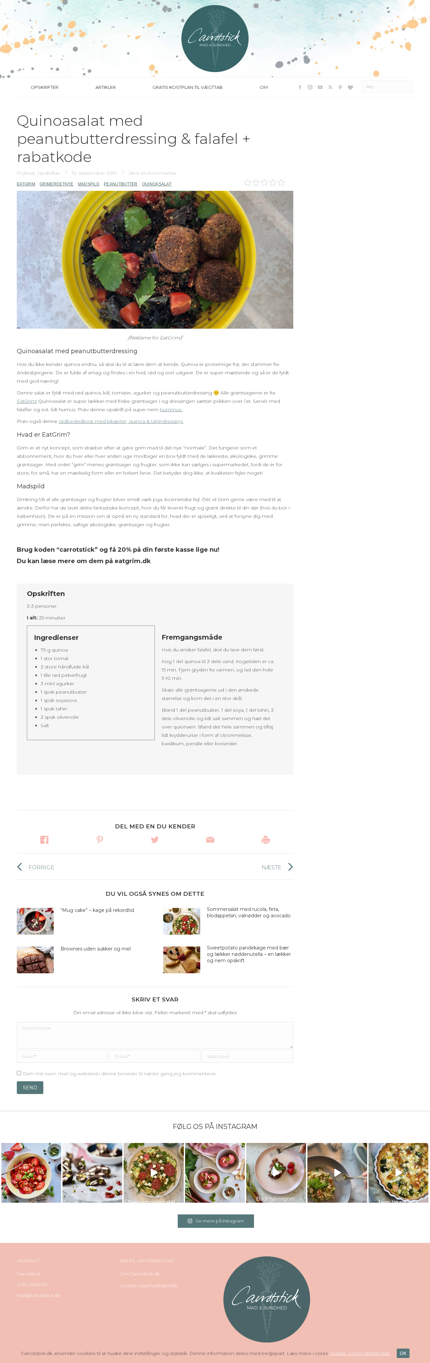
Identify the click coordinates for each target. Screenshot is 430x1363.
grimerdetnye (57, 184)
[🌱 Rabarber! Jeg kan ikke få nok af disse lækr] (215, 1173)
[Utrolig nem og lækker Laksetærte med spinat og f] (398, 1173)
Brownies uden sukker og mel (95, 949)
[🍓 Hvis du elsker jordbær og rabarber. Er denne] (276, 1173)
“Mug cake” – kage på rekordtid (97, 910)
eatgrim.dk (133, 561)
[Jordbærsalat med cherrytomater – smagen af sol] (31, 1173)
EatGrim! (27, 401)
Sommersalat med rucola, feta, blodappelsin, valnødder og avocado (249, 912)
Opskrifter (48, 173)
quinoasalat (156, 184)
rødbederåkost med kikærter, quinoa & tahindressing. (121, 421)
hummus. (171, 409)
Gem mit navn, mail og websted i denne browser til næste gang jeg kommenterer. (120, 1074)
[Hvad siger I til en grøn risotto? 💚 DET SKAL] (337, 1173)
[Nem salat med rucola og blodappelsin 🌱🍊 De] (153, 1173)
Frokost (26, 173)
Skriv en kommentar (152, 173)
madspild (88, 184)
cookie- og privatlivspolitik (359, 1353)
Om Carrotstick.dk (140, 1273)
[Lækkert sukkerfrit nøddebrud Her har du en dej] (92, 1173)
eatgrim (26, 184)
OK (403, 1353)
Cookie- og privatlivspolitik (148, 1285)
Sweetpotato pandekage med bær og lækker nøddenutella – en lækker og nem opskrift (249, 954)
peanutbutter (121, 184)
